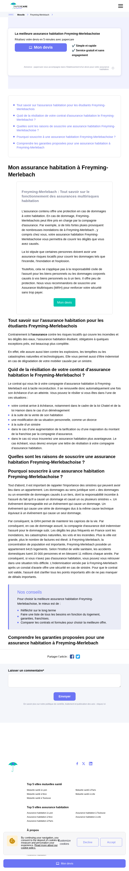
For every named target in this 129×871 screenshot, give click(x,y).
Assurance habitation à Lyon (40, 813)
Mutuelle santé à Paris (86, 790)
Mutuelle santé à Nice (37, 794)
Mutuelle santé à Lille (85, 794)
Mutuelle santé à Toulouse (39, 798)
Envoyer (65, 696)
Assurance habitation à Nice (40, 817)
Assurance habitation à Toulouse (90, 813)
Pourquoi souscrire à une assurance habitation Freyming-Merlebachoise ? (66, 137)
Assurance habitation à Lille (88, 817)
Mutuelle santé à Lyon (37, 790)
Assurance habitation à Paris (40, 821)
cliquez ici (101, 704)
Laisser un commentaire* (26, 670)
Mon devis (43, 47)
